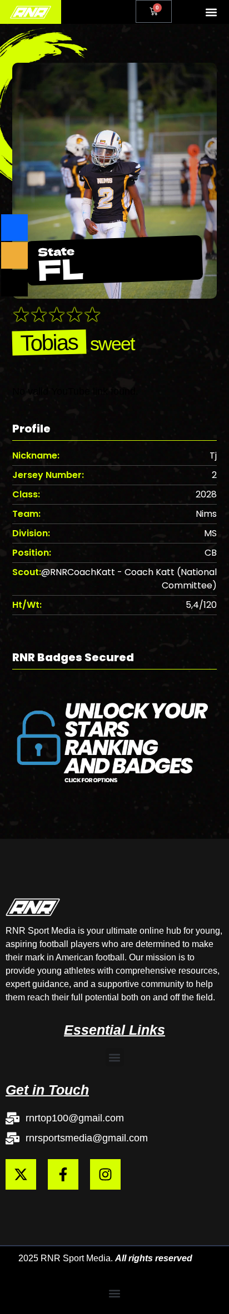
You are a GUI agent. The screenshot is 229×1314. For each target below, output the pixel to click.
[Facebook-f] (63, 1174)
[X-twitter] (21, 1174)
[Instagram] (105, 1174)
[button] (211, 12)
